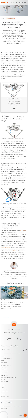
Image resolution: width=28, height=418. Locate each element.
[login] (19, 2)
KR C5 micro (23, 230)
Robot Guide (3, 368)
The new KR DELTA (10, 18)
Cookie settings (4, 408)
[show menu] (25, 2)
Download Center (4, 381)
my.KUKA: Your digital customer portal (8, 377)
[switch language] (17, 2)
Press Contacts (4, 362)
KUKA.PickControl (5, 247)
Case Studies (3, 370)
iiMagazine (3, 394)
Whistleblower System (5, 396)
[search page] (11, 2)
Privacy (20, 406)
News (2, 18)
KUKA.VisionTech (17, 251)
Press (2, 393)
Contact (2, 360)
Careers (2, 387)
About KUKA (3, 389)
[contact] (14, 2)
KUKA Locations (4, 391)
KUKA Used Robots (5, 371)
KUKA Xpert (3, 379)
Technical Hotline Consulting (6, 358)
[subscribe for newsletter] (25, 349)
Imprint (15, 406)
